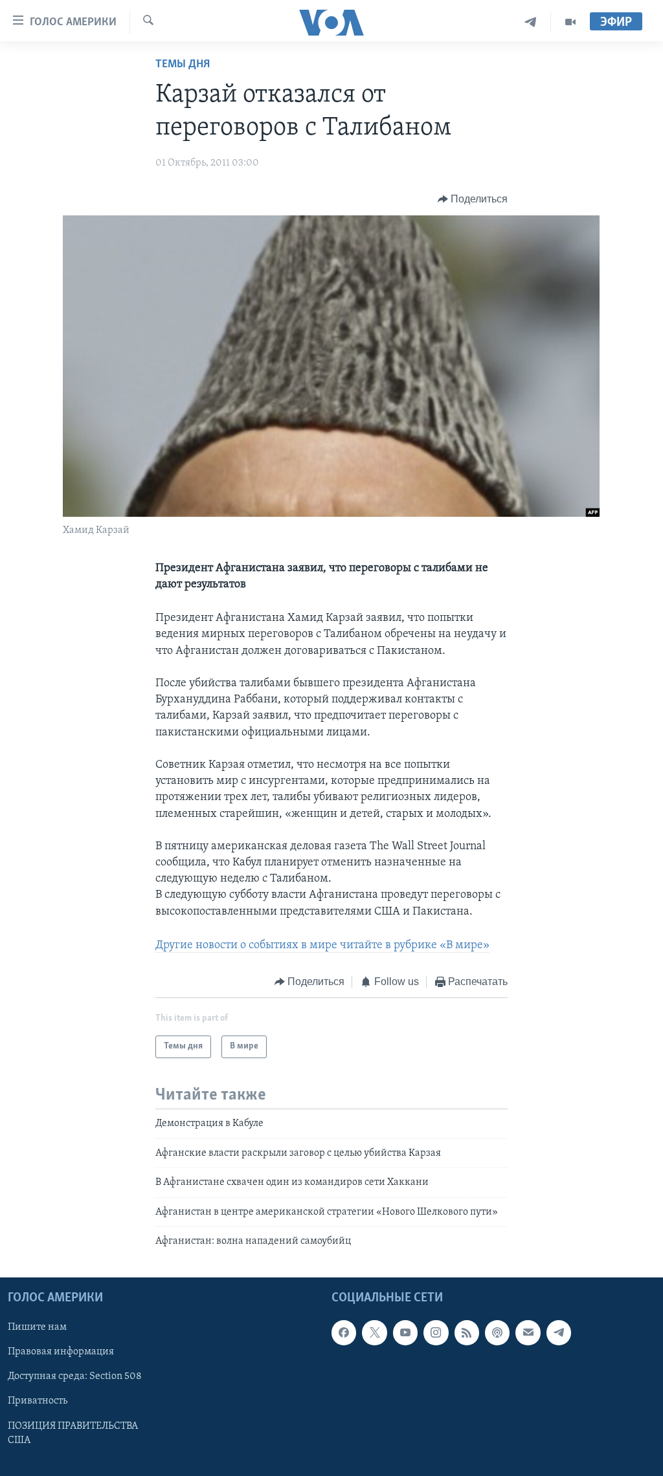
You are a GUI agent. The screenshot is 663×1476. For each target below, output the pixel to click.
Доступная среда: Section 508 (75, 1377)
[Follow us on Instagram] (435, 1333)
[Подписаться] (527, 1333)
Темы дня (182, 65)
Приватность (37, 1401)
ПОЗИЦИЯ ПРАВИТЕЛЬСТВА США (73, 1433)
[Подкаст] (497, 1333)
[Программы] (570, 22)
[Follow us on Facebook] (344, 1333)
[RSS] (467, 1333)
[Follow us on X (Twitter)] (374, 1333)
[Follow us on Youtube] (405, 1333)
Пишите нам (37, 1328)
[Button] (473, 199)
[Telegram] (530, 22)
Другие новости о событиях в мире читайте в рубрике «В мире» (322, 945)
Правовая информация (61, 1352)
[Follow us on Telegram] (558, 1333)
